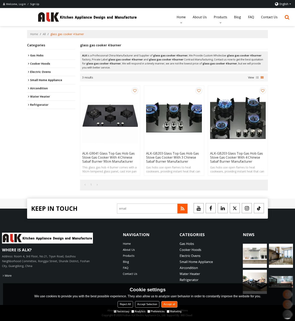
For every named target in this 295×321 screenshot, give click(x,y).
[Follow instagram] (247, 208)
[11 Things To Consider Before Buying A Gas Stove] (281, 282)
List (257, 77)
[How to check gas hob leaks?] (255, 256)
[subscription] (182, 208)
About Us (200, 17)
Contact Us (269, 17)
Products (220, 17)
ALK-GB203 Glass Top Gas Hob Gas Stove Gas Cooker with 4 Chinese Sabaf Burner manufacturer (236, 157)
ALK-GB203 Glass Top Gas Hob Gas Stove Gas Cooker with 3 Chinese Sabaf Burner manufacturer (172, 157)
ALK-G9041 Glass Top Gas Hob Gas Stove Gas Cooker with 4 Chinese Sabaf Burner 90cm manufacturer (108, 157)
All (44, 34)
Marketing (175, 311)
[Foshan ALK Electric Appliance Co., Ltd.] (87, 17)
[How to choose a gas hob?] (255, 282)
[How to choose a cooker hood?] (281, 256)
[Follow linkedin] (223, 208)
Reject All (125, 304)
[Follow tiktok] (259, 208)
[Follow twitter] (235, 208)
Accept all (169, 304)
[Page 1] (84, 185)
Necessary (123, 311)
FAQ (251, 17)
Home (181, 17)
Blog (237, 17)
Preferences (158, 311)
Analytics (140, 311)
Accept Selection (147, 304)
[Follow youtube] (199, 208)
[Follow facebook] (211, 208)
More (8, 275)
